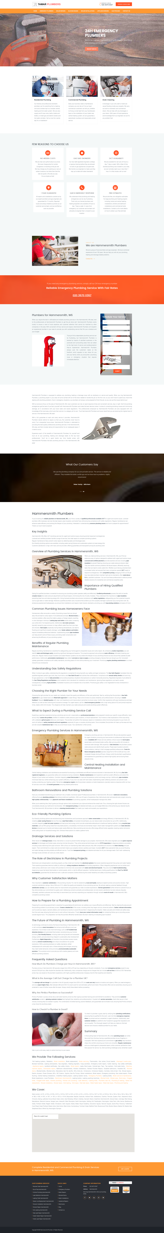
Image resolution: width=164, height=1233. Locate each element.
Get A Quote (125, 1169)
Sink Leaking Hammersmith (40, 1210)
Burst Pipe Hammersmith (39, 1189)
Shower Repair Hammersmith (41, 1207)
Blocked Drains (73, 11)
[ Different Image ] (107, 371)
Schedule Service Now (124, 4)
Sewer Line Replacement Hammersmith (43, 1201)
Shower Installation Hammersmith (42, 1204)
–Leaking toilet (92, 1080)
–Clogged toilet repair (42, 1080)
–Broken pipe (114, 1078)
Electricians (116, 11)
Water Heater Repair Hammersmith (42, 1216)
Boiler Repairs (60, 11)
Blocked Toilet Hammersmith (40, 1186)
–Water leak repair (107, 1083)
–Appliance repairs (37, 1066)
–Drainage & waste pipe (123, 1061)
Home (35, 11)
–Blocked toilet (104, 1078)
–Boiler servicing (83, 1061)
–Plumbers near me (104, 1080)
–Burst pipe (121, 1078)
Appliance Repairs (103, 11)
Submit (117, 371)
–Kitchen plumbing (55, 1080)
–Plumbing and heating (121, 1083)
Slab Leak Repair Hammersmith (41, 1213)
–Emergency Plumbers (95, 1076)
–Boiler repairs (74, 1066)
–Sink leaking (67, 1083)
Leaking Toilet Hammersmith (40, 1198)
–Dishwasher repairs (49, 1069)
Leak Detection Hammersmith (41, 1195)
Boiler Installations (87, 11)
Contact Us (126, 11)
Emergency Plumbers (46, 11)
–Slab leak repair (84, 1083)
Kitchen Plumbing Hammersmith (41, 1192)
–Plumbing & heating (117, 1080)
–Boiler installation (59, 1061)
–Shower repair (57, 1083)
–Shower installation (46, 1083)
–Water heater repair (96, 1083)
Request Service (91, 55)
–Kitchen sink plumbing (69, 1080)
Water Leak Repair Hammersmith (42, 1219)
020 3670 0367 (107, 5)
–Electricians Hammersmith (62, 1078)
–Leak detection (82, 1080)
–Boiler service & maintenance (121, 1076)
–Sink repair (74, 1083)
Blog (60, 1207)
